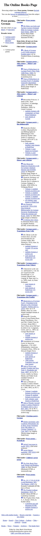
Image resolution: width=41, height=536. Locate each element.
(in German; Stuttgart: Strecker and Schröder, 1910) (30, 167)
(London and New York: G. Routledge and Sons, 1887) (30, 369)
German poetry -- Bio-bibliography (27, 123)
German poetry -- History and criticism (27, 159)
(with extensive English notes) (28, 52)
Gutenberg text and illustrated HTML (31, 504)
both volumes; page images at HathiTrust (32, 400)
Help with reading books (9, 515)
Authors (28, 520)
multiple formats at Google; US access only (31, 248)
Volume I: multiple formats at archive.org (32, 392)
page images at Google (30, 118)
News (9, 526)
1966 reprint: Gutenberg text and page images (31, 362)
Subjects (17, 522)
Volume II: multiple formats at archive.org (32, 396)
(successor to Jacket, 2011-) (29, 445)
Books (3, 526)
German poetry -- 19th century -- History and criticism (27, 63)
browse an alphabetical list (19, 14)
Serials (24, 522)
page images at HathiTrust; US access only (30, 257)
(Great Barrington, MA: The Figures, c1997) (30, 482)
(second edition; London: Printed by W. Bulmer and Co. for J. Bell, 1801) (30, 406)
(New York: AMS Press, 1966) (30, 71)
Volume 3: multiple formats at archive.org (32, 197)
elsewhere (11, 30)
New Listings (19, 520)
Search (11, 520)
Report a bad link (25, 515)
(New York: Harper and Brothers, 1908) (30, 465)
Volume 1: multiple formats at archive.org (32, 190)
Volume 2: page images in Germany (31, 154)
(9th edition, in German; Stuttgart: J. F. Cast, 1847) (30, 426)
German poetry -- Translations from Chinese (27, 264)
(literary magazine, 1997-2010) (28, 451)
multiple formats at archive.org (31, 253)
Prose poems (9, 42)
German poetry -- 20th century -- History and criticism (27, 94)
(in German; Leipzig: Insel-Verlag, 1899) (30, 29)
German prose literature (10, 40)
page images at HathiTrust (30, 357)
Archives (24, 526)
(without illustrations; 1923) (29, 491)
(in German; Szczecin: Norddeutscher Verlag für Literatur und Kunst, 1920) (30, 210)
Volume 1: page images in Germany (31, 150)
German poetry (10, 37)
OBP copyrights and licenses (20, 533)
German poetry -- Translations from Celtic (27, 230)
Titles (35, 520)
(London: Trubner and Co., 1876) (30, 305)
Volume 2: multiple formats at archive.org (32, 194)
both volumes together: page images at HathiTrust (32, 145)
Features (16, 526)
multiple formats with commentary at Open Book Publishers (32, 113)
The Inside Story (34, 526)
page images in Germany (30, 285)
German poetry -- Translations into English (27, 296)
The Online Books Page (20, 4)
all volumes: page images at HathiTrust (32, 201)
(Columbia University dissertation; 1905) (30, 82)
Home (5, 520)
